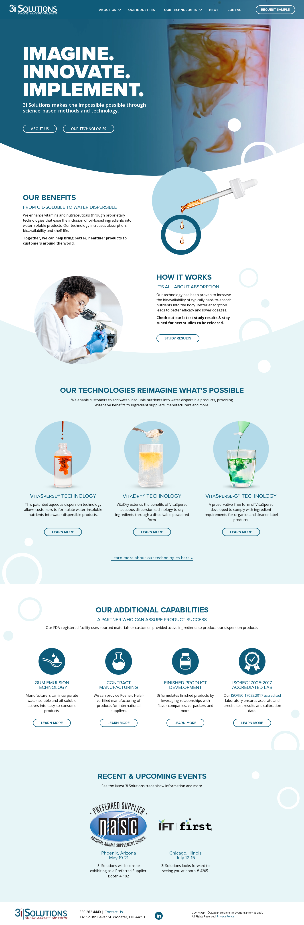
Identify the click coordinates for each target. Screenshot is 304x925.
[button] (120, 10)
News (213, 9)
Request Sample (275, 9)
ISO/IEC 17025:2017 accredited (256, 695)
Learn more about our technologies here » (152, 557)
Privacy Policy (225, 916)
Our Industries (141, 9)
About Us (107, 9)
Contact (235, 9)
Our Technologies (180, 9)
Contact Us (114, 911)
